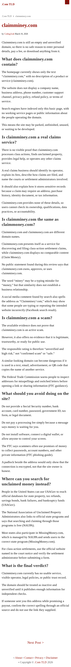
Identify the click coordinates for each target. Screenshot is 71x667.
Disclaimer (52, 657)
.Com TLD (8, 4)
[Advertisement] (35, 622)
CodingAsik (9, 34)
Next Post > (35, 642)
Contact (28, 657)
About (18, 657)
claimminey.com (19, 25)
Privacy (39, 657)
